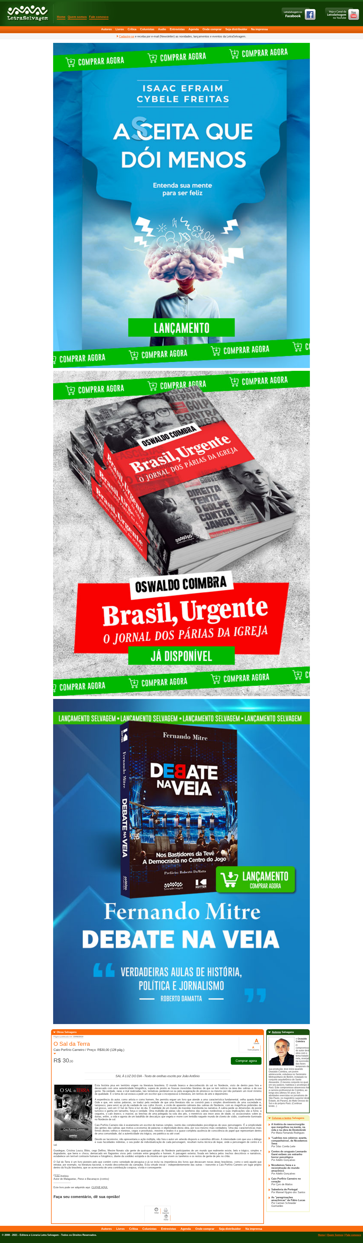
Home (61, 17)
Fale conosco (99, 17)
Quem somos (77, 17)
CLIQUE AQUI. (100, 1187)
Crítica (132, 29)
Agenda (193, 29)
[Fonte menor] (254, 1047)
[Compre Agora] (181, 367)
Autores (106, 29)
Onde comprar (212, 29)
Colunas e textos (281, 1118)
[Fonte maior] (256, 1041)
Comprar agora (246, 1061)
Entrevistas (177, 29)
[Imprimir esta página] (165, 1210)
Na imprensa (259, 29)
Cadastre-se (126, 36)
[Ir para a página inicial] (166, 1217)
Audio (162, 29)
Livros (120, 29)
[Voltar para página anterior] (157, 1210)
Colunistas (147, 29)
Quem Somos (335, 1235)
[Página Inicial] (27, 13)
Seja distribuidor (236, 29)
